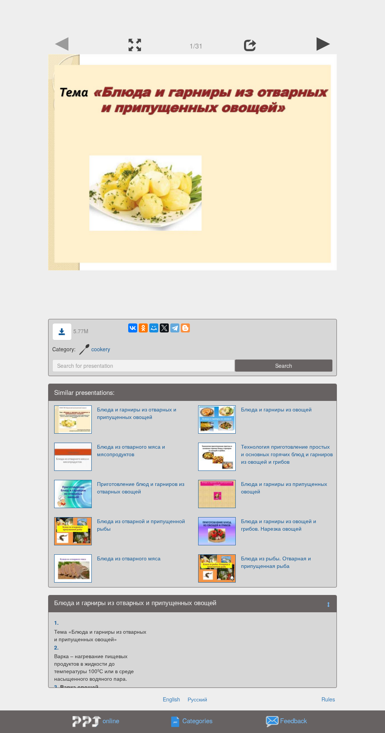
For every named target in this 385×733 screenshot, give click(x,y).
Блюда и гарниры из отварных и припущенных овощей (136, 412)
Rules (328, 699)
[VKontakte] (132, 327)
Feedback (293, 720)
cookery (100, 349)
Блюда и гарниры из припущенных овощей (284, 487)
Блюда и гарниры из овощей (276, 409)
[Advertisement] (192, 17)
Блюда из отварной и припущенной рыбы (141, 524)
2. (56, 647)
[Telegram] (174, 327)
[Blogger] (185, 327)
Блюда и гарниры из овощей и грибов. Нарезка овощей (278, 524)
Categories (197, 720)
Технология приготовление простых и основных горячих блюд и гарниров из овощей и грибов (287, 454)
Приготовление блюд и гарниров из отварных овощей (140, 487)
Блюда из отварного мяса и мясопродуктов (131, 450)
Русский (197, 699)
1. (56, 622)
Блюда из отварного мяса (129, 558)
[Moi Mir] (153, 327)
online (111, 720)
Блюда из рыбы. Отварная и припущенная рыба (276, 561)
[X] (164, 327)
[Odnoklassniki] (143, 327)
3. (56, 687)
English (171, 699)
